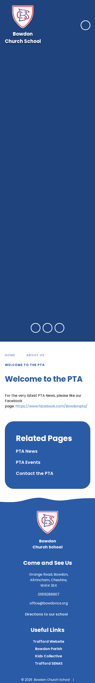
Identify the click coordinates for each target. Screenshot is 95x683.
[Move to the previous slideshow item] (35, 328)
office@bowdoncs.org (49, 603)
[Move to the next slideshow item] (47, 328)
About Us (35, 355)
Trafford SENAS (49, 663)
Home (10, 355)
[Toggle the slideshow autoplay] (59, 328)
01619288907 (48, 594)
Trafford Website (48, 641)
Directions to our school (46, 614)
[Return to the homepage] (22, 17)
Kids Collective (48, 656)
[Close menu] (85, 25)
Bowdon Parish (48, 648)
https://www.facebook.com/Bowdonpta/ (51, 406)
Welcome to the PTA (25, 365)
